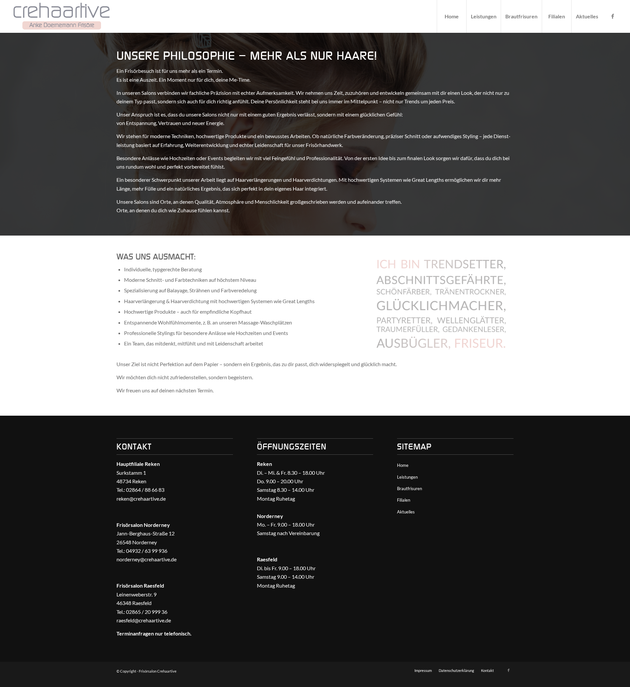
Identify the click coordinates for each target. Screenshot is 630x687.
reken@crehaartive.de (141, 498)
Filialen (403, 500)
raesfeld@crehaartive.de (143, 620)
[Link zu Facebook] (613, 16)
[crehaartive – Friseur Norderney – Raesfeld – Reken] (61, 16)
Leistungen (407, 477)
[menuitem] (451, 16)
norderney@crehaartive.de (146, 559)
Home (403, 465)
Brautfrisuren (409, 488)
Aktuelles (406, 511)
